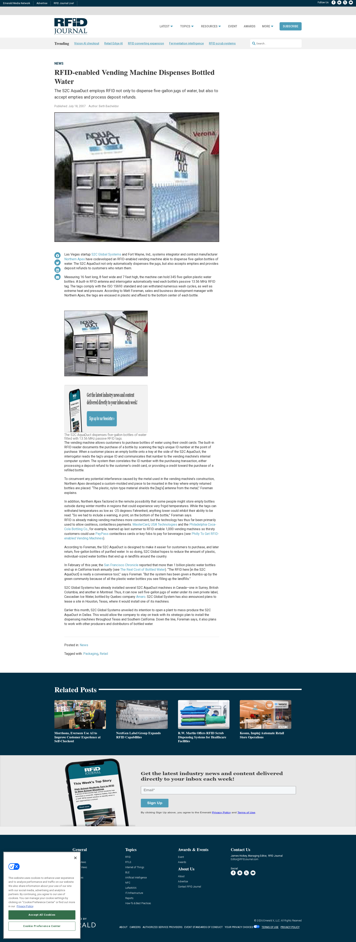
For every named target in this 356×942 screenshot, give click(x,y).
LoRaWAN (130, 888)
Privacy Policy (25, 906)
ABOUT (123, 927)
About (181, 876)
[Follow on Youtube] (351, 2)
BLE (127, 872)
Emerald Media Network (16, 3)
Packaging (90, 654)
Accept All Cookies (41, 914)
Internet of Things (134, 867)
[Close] (75, 857)
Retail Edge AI (113, 43)
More (266, 26)
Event (232, 26)
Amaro (140, 597)
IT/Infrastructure (134, 893)
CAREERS (135, 927)
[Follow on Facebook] (333, 2)
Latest (165, 26)
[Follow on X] (345, 2)
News (58, 63)
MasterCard (140, 524)
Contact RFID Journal (189, 886)
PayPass (102, 534)
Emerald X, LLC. (271, 920)
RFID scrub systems (222, 43)
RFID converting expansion (146, 43)
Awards (249, 26)
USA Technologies (164, 524)
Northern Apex (74, 259)
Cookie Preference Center (42, 925)
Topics (185, 26)
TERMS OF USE (270, 927)
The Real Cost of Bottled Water (142, 569)
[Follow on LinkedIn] (339, 2)
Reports (129, 898)
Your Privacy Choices (239, 927)
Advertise (41, 3)
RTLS (128, 862)
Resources (209, 26)
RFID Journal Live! (64, 3)
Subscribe (290, 26)
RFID (128, 857)
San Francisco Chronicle (121, 565)
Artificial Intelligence (136, 877)
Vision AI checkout (86, 43)
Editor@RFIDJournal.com (244, 859)
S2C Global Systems (106, 254)
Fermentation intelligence (186, 43)
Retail (104, 654)
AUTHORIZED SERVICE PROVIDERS (162, 927)
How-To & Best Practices (138, 903)
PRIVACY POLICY (290, 927)
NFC (127, 883)
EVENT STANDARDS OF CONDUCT (203, 927)
